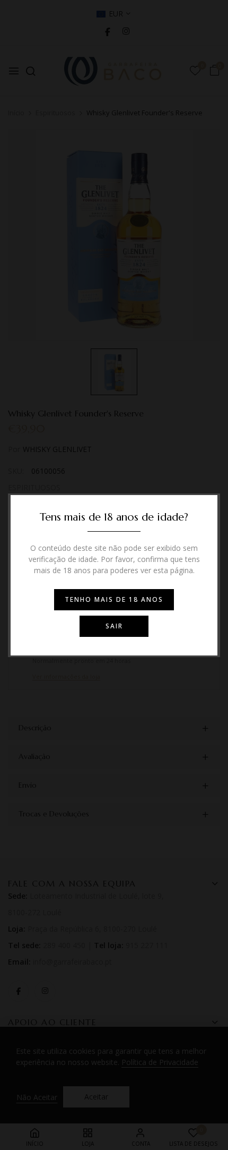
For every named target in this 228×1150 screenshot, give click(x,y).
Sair (114, 626)
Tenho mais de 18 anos (114, 599)
